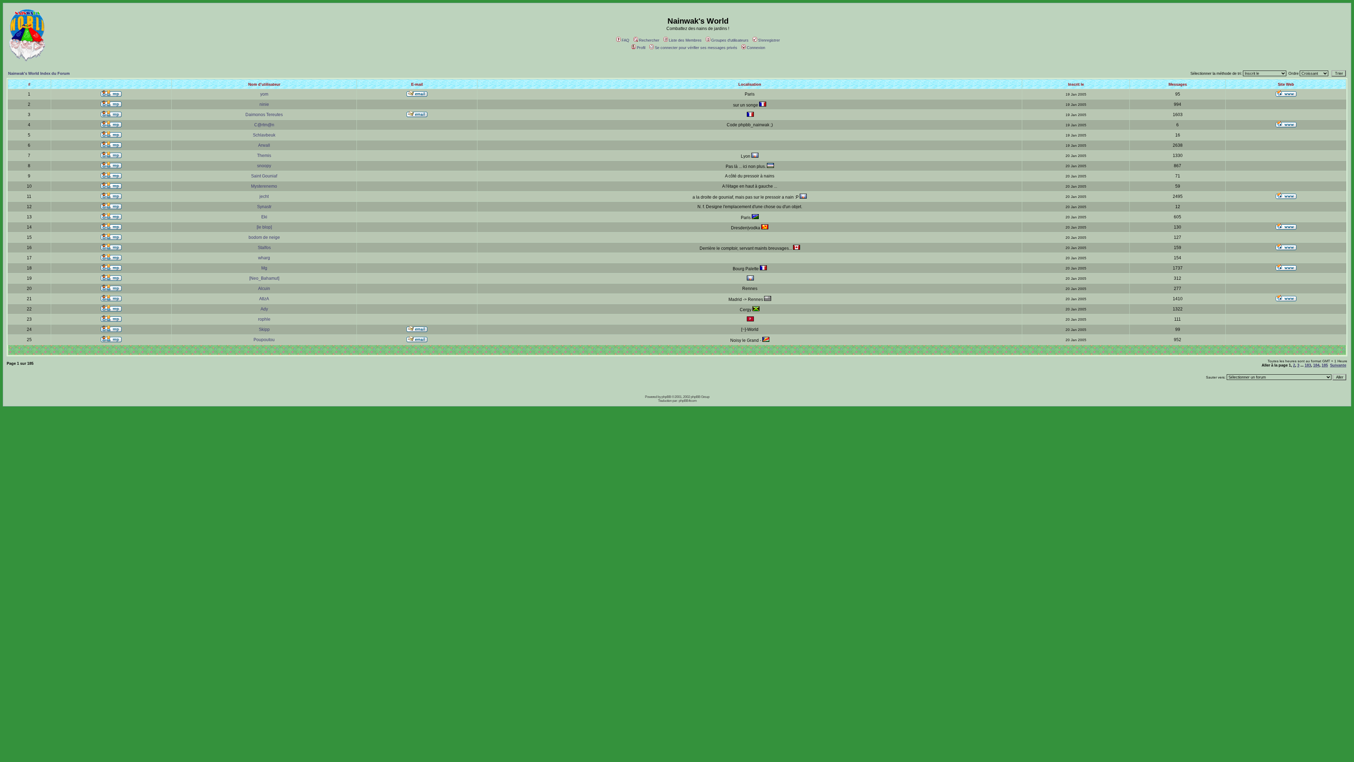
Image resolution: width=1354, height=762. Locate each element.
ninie (264, 104)
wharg (264, 257)
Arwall (264, 145)
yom (264, 94)
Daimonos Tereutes (264, 114)
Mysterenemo (264, 186)
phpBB (666, 397)
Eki (264, 216)
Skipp (264, 329)
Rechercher (649, 40)
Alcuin (264, 288)
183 (1308, 365)
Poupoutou (264, 339)
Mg (264, 268)
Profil (641, 48)
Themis (264, 155)
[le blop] (264, 227)
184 (1316, 365)
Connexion (756, 48)
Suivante (1338, 365)
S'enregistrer (769, 40)
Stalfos (264, 247)
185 (1325, 365)
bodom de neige (264, 237)
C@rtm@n (264, 124)
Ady (264, 309)
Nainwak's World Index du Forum (39, 73)
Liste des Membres (685, 40)
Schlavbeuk (264, 135)
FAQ (625, 40)
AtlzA (264, 298)
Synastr (264, 206)
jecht (264, 196)
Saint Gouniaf (264, 176)
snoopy (264, 165)
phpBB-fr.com (687, 401)
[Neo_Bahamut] (264, 278)
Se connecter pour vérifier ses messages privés (696, 48)
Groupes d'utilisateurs (730, 40)
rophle (264, 319)
